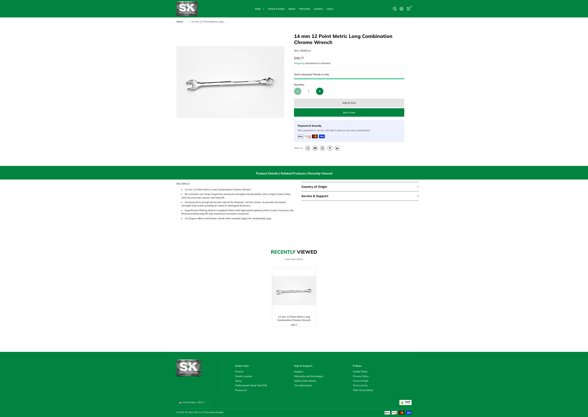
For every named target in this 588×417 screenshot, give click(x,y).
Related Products (293, 173)
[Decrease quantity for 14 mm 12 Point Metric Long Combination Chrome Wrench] (297, 91)
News (238, 380)
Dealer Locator (243, 376)
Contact (318, 8)
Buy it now (349, 112)
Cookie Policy (360, 371)
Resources (241, 390)
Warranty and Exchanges (308, 376)
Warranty (304, 8)
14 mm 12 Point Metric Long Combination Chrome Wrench (294, 318)
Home (179, 21)
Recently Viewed (320, 173)
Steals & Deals (276, 8)
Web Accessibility (363, 390)
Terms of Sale (360, 380)
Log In (329, 8)
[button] (394, 8)
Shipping (299, 63)
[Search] (394, 8)
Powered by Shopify (213, 412)
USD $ (193, 402)
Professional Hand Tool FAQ (251, 385)
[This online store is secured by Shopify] (405, 402)
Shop (258, 8)
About (291, 8)
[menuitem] (264, 371)
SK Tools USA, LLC (194, 412)
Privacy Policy (361, 376)
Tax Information (303, 385)
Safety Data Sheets (305, 380)
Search (239, 371)
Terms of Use (360, 385)
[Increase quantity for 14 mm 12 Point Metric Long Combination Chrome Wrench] (319, 91)
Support (298, 371)
